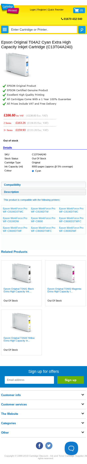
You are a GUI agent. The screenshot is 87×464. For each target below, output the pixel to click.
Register (41, 9)
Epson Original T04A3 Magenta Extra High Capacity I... (64, 290)
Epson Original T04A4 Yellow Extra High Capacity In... (19, 339)
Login (32, 9)
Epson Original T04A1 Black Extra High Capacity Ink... (19, 290)
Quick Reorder (55, 9)
